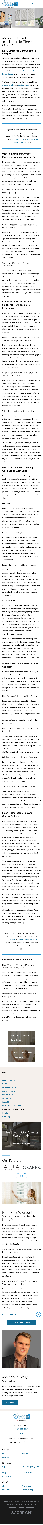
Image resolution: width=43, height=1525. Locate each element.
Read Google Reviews (21, 1143)
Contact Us (6, 1476)
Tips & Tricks (27, 1473)
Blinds (4, 1453)
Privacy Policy (27, 1490)
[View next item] (24, 1175)
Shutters (5, 1457)
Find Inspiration (17, 1057)
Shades (25, 1453)
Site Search (6, 1490)
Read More (10, 1402)
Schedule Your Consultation (21, 1323)
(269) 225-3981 (18, 139)
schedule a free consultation (28, 939)
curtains (11, 85)
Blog (4, 1473)
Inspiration (6, 1467)
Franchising (26, 1486)
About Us (5, 1486)
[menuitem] (21, 1080)
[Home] (10, 4)
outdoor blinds (23, 85)
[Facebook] (21, 1434)
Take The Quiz (16, 1040)
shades (5, 85)
